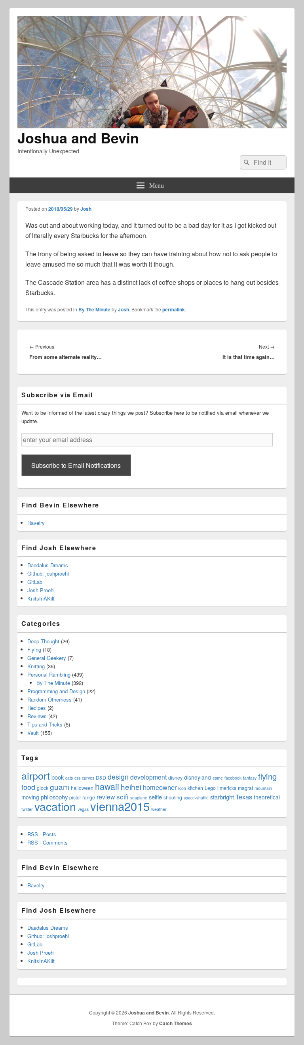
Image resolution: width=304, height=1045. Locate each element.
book (57, 777)
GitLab (34, 581)
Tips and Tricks (45, 724)
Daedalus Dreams (47, 565)
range (88, 797)
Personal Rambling (48, 674)
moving (30, 797)
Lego (210, 787)
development (148, 776)
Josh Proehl (41, 590)
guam (59, 786)
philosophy (54, 797)
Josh (85, 208)
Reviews (37, 716)
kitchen (195, 787)
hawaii (107, 786)
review (106, 796)
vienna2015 (120, 805)
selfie (155, 797)
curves (88, 778)
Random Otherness (49, 699)
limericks (226, 787)
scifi (122, 796)
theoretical (267, 797)
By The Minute (94, 309)
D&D (101, 777)
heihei (131, 786)
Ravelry (36, 522)
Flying (34, 649)
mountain (263, 788)
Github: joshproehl (48, 573)
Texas (244, 796)
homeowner (160, 787)
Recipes (36, 707)
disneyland (197, 777)
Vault (33, 732)
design (118, 777)
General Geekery (46, 658)
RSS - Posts (41, 834)
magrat (245, 787)
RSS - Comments (47, 842)
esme (218, 778)
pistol (75, 797)
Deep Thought (43, 641)
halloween (82, 787)
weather (159, 809)
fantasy (249, 778)
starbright (222, 797)
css (77, 778)
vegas (83, 809)
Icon (182, 788)
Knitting (36, 666)
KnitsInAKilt (41, 598)
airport (35, 775)
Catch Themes (175, 1023)
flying (267, 776)
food (28, 787)
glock (42, 787)
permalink (173, 309)
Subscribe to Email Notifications (76, 465)
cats (69, 778)
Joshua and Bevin (78, 137)
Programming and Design (56, 691)
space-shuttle (196, 798)
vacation (55, 806)
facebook (232, 778)
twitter (27, 809)
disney (175, 777)
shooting (172, 797)
